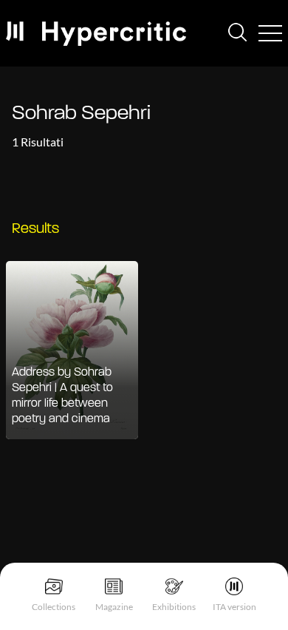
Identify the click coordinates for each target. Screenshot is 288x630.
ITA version (234, 606)
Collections (53, 606)
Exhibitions (174, 606)
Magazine (114, 606)
